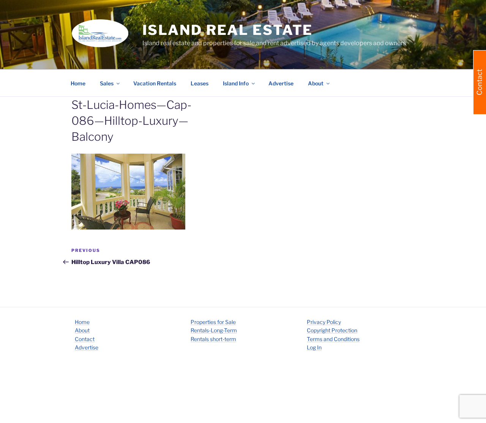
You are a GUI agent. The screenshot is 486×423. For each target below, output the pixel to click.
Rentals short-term (213, 339)
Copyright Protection (332, 330)
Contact (85, 339)
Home (78, 83)
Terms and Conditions (333, 339)
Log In (314, 347)
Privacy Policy (324, 322)
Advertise (280, 83)
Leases (199, 83)
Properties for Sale (213, 322)
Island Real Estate (227, 30)
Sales (107, 83)
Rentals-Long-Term (214, 330)
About (82, 330)
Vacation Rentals (154, 83)
